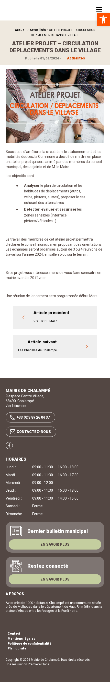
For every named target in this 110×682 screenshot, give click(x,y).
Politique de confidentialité (29, 643)
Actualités (38, 30)
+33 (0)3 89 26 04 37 (33, 417)
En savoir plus (55, 544)
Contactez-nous (34, 432)
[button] (103, 19)
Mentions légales (21, 638)
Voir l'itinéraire (16, 406)
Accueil (21, 30)
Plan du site (17, 648)
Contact (14, 633)
